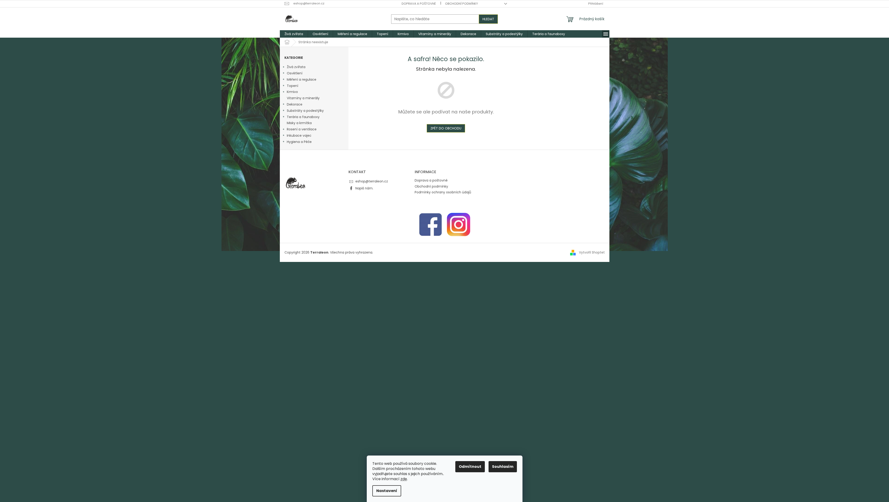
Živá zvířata (296, 67)
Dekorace (294, 104)
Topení (292, 85)
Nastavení (386, 490)
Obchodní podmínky (461, 3)
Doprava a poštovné (419, 3)
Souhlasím (502, 466)
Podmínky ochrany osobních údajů (443, 192)
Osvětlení (294, 73)
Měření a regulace (301, 79)
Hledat (488, 19)
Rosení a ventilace (302, 129)
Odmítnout (470, 466)
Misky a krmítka (299, 123)
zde (403, 479)
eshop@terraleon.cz (371, 181)
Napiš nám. (364, 188)
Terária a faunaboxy (303, 117)
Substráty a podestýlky (305, 110)
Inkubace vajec (299, 135)
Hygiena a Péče (299, 141)
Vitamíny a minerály (303, 98)
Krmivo (292, 91)
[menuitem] (294, 34)
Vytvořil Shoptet (592, 252)
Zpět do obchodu (445, 128)
